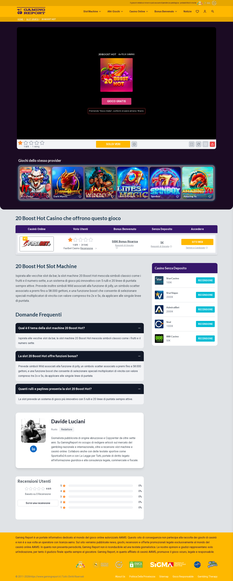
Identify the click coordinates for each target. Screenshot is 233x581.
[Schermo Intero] (191, 144)
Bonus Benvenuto (164, 11)
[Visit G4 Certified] (197, 564)
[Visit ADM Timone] (80, 564)
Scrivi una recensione (38, 503)
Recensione (205, 280)
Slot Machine (90, 11)
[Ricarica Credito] (198, 144)
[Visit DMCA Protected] (136, 564)
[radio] (20, 142)
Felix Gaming (128, 54)
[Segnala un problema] (212, 144)
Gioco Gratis (116, 101)
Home (20, 19)
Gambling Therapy (207, 576)
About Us (120, 576)
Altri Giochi (113, 11)
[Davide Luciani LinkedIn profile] (33, 448)
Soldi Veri (113, 144)
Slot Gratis (32, 19)
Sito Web (197, 242)
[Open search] (212, 11)
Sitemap (164, 576)
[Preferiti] (197, 11)
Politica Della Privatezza (142, 576)
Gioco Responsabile (183, 576)
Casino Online (137, 11)
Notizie (188, 11)
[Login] (205, 11)
